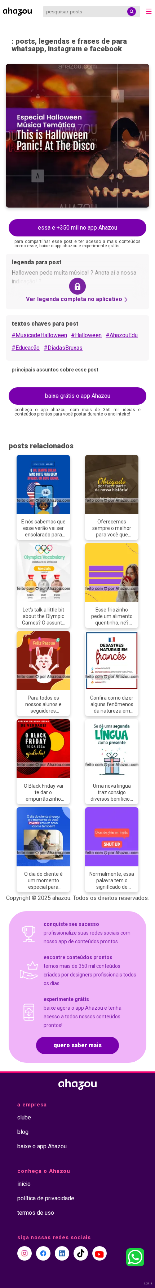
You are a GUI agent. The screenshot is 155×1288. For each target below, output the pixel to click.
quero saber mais (77, 1045)
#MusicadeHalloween (39, 335)
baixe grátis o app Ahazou (77, 395)
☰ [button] (149, 11)
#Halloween (86, 335)
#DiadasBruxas (63, 347)
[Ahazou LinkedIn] (62, 1253)
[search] (131, 11)
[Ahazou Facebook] (43, 1253)
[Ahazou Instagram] (24, 1253)
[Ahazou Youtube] (99, 1253)
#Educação (26, 347)
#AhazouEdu (122, 335)
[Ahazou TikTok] (81, 1253)
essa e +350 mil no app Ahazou (77, 227)
